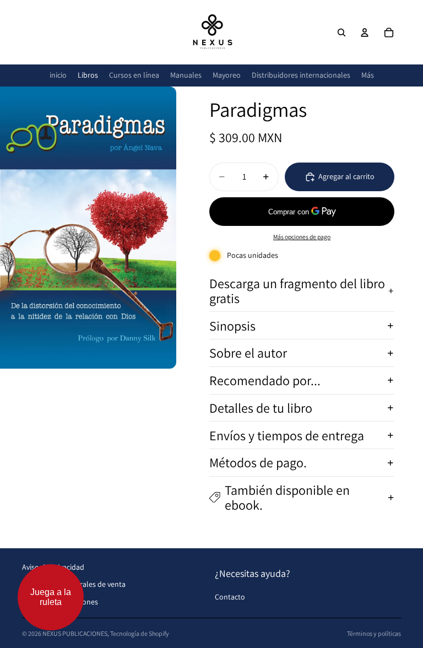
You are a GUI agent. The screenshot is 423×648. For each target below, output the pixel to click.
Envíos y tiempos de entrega (286, 435)
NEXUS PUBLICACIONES (74, 633)
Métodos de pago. (258, 462)
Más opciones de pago (301, 237)
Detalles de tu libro (260, 408)
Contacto (230, 597)
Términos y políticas (374, 633)
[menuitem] (367, 75)
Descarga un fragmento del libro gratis (297, 290)
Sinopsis (232, 325)
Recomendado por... (265, 380)
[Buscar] (341, 32)
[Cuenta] (364, 32)
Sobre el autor (248, 352)
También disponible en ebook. (287, 497)
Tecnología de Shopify (139, 633)
